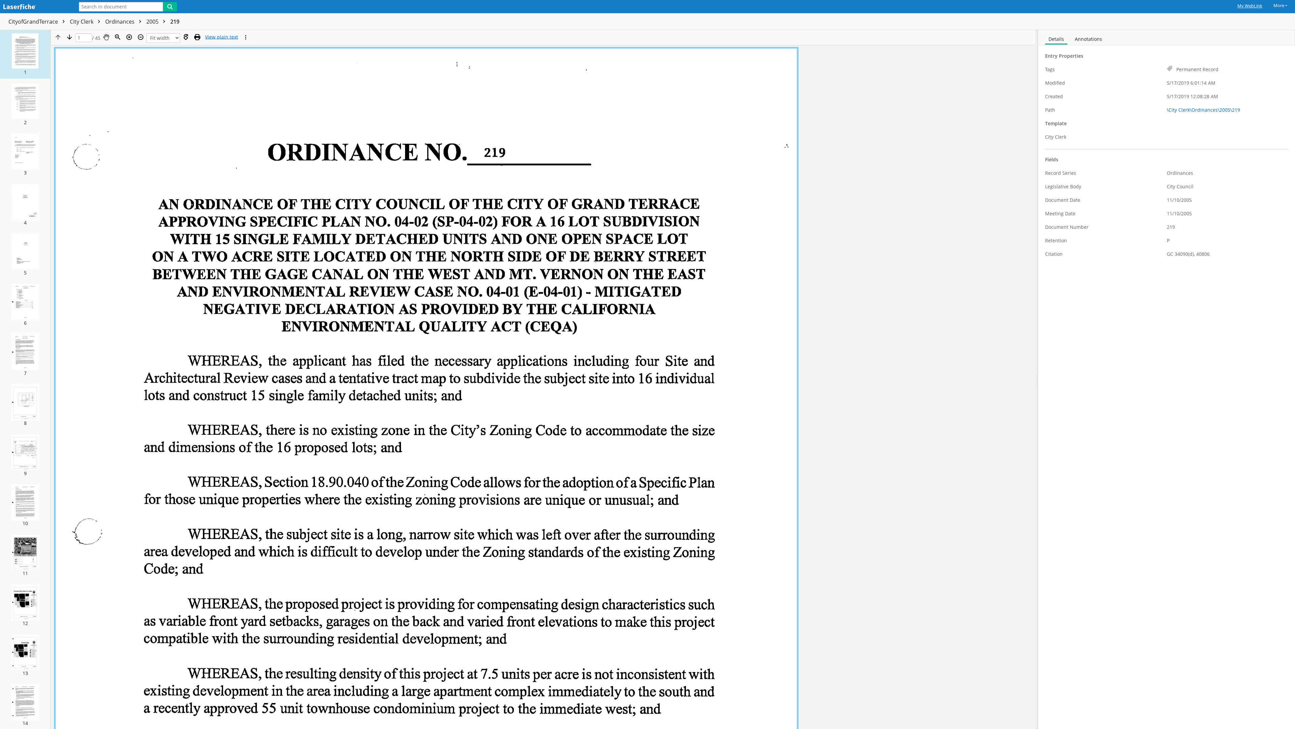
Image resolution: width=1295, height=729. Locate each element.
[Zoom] (117, 37)
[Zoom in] (129, 37)
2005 (153, 21)
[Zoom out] (140, 37)
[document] (1166, 379)
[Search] (170, 6)
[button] (25, 54)
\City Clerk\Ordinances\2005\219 (1203, 110)
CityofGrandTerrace (33, 21)
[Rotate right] (186, 37)
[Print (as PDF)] (197, 37)
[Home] (35, 7)
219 (174, 21)
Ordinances (120, 21)
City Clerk (82, 21)
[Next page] (69, 37)
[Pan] (106, 37)
